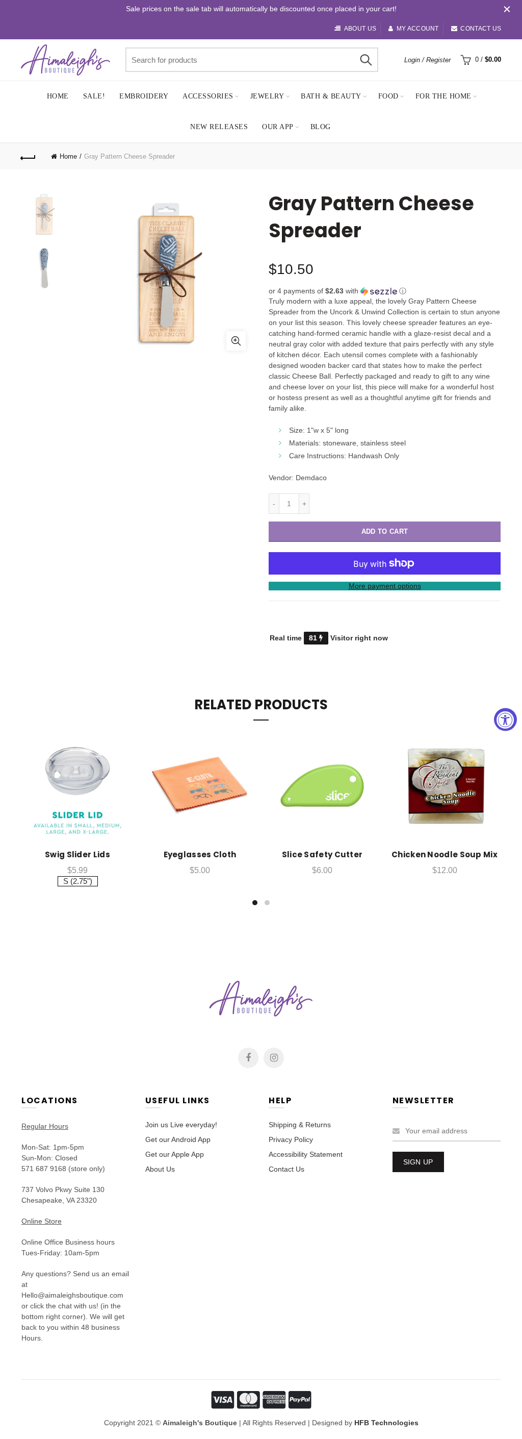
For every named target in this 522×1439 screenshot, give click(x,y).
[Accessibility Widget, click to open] (505, 719)
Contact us (480, 28)
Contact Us (286, 1169)
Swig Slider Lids (77, 854)
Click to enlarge (236, 341)
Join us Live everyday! (181, 1125)
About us (360, 28)
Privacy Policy (291, 1139)
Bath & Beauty (331, 96)
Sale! (94, 96)
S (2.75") (77, 881)
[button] (385, 291)
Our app (278, 127)
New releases (219, 127)
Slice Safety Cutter (322, 854)
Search (365, 59)
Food (388, 96)
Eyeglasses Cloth (200, 854)
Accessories (207, 96)
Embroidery (143, 96)
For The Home (443, 96)
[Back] (28, 156)
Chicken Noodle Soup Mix (445, 854)
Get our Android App (178, 1139)
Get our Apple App (174, 1154)
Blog (320, 127)
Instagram (274, 1058)
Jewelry (267, 96)
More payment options (385, 586)
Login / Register (427, 60)
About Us (160, 1169)
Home (58, 96)
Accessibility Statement (306, 1154)
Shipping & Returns (300, 1125)
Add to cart (384, 531)
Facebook (248, 1058)
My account (417, 28)
